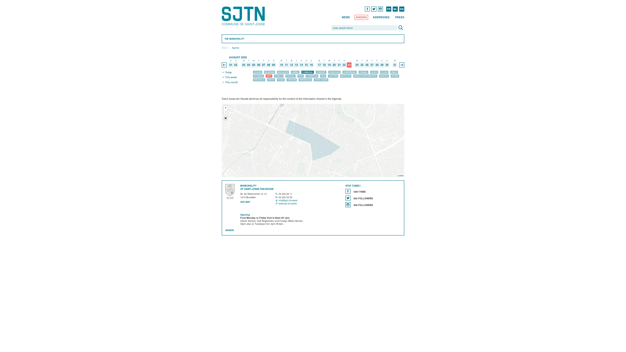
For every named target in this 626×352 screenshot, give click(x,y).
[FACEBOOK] (367, 9)
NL (395, 9)
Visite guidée (321, 80)
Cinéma (295, 72)
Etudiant (258, 76)
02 (235, 65)
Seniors (384, 76)
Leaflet (400, 175)
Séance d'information (365, 76)
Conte (374, 72)
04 (248, 65)
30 (387, 65)
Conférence (349, 72)
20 (334, 65)
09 (273, 65)
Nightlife (345, 76)
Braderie (269, 72)
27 (372, 65)
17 (319, 65)
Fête (300, 76)
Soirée (395, 76)
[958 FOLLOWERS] (347, 204)
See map (245, 201)
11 (286, 65)
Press (399, 17)
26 (366, 65)
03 (243, 65)
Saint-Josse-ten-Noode (244, 16)
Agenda (361, 17)
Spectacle (259, 80)
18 (324, 65)
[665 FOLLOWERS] (347, 198)
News (346, 17)
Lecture (333, 76)
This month (231, 82)
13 (296, 65)
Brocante (283, 72)
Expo (269, 76)
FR (389, 9)
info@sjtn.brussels (288, 200)
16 (311, 65)
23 (349, 65)
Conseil (363, 72)
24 (357, 65)
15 (306, 65)
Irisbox (229, 230)
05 (253, 65)
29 (381, 65)
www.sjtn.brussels (288, 203)
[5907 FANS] (347, 191)
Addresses (381, 17)
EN (402, 9)
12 (291, 65)
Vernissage (305, 80)
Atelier (257, 72)
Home (224, 47)
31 (394, 65)
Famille (279, 76)
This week (231, 77)
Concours (334, 72)
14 (301, 65)
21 (339, 65)
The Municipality (234, 38)
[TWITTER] (373, 9)
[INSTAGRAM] (380, 9)
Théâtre (291, 80)
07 (263, 65)
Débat (394, 72)
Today (228, 72)
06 (258, 65)
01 (230, 65)
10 (281, 65)
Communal (307, 72)
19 (329, 65)
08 (268, 65)
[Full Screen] (226, 118)
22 (344, 65)
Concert (321, 72)
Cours (384, 72)
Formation (311, 76)
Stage (281, 80)
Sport (271, 80)
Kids (323, 76)
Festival (290, 76)
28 (377, 65)
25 (362, 65)
